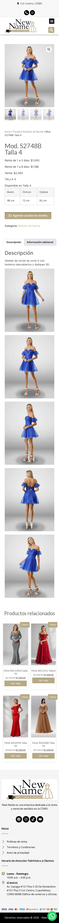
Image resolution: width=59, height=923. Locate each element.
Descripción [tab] (13, 242)
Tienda (16, 131)
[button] (51, 21)
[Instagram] (26, 819)
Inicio (8, 131)
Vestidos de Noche (32, 131)
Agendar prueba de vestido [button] (30, 215)
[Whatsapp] (32, 12)
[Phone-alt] (26, 12)
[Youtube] (40, 819)
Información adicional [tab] (40, 242)
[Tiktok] (33, 819)
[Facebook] (19, 819)
